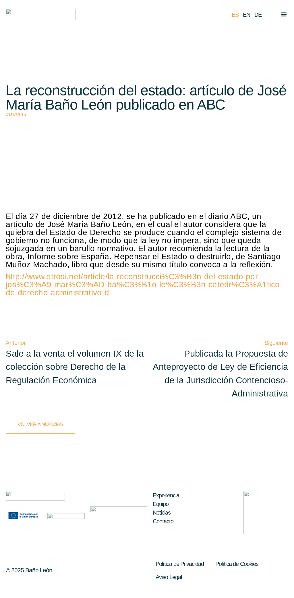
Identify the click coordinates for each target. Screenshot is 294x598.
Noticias (162, 512)
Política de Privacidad (180, 564)
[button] (283, 14)
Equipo (161, 504)
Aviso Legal (168, 577)
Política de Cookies (236, 564)
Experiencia (166, 495)
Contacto (163, 521)
